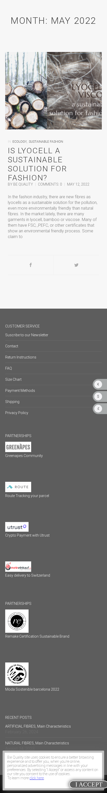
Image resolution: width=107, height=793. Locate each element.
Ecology (19, 141)
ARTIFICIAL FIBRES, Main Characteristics (38, 726)
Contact (11, 346)
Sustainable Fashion (46, 141)
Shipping (12, 402)
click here (37, 778)
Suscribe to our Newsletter (26, 335)
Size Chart (13, 379)
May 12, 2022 (78, 184)
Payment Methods (20, 390)
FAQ (8, 368)
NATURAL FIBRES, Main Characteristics (37, 743)
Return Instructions (20, 357)
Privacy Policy (16, 413)
